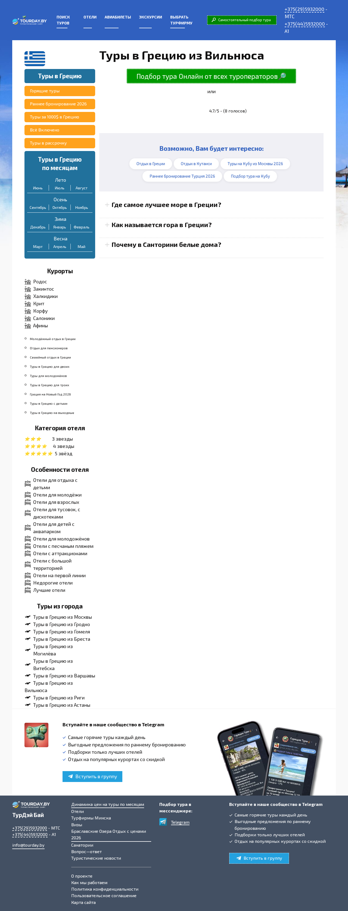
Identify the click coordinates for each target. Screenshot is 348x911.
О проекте (81, 875)
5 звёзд (63, 453)
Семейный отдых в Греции (50, 357)
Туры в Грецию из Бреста (61, 639)
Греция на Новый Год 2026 (50, 394)
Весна (60, 238)
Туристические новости (96, 857)
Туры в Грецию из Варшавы (64, 675)
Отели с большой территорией (52, 564)
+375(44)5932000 (305, 24)
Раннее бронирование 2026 (58, 103)
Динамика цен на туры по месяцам (107, 804)
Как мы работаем (89, 882)
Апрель (59, 246)
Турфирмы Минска (91, 817)
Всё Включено (44, 129)
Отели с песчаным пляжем (63, 546)
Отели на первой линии (59, 575)
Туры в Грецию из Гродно (61, 624)
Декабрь (38, 227)
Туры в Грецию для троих (49, 385)
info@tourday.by (28, 844)
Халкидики (45, 296)
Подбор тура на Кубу (250, 176)
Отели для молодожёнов (61, 539)
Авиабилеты (118, 17)
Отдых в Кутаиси (196, 163)
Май (81, 246)
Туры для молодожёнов (48, 376)
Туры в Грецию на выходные (52, 412)
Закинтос (43, 289)
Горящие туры (45, 90)
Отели (90, 17)
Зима (60, 219)
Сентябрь (38, 207)
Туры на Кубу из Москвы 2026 (255, 163)
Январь (59, 227)
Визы (76, 824)
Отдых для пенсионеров (49, 348)
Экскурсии (150, 17)
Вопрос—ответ (86, 851)
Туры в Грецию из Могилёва (53, 649)
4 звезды (63, 446)
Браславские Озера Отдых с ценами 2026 (108, 834)
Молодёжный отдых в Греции (53, 339)
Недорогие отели (53, 583)
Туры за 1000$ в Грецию (54, 116)
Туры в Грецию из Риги (59, 697)
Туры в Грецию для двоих (49, 366)
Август (82, 188)
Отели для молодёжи (57, 495)
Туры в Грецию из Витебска (53, 664)
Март (38, 246)
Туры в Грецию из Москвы (62, 617)
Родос (40, 281)
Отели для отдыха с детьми (55, 483)
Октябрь (59, 207)
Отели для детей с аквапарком (53, 527)
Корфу (40, 311)
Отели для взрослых (56, 502)
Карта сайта (83, 902)
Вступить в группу (96, 776)
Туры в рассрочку (48, 142)
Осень (60, 199)
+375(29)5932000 (304, 9)
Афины (40, 325)
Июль (59, 188)
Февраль (81, 227)
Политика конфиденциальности (104, 888)
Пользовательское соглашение (103, 895)
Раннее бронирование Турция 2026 (182, 176)
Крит (38, 303)
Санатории (82, 844)
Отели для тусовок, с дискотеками (56, 513)
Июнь (38, 188)
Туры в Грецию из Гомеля (61, 631)
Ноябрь (81, 207)
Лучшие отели (49, 590)
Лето (60, 180)
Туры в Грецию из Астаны (61, 705)
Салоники (44, 318)
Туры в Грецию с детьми (48, 403)
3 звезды (62, 439)
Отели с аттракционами (60, 553)
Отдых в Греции (150, 163)
